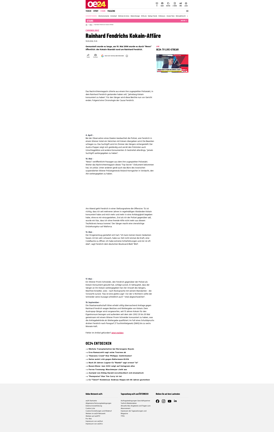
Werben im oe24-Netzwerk (95, 413)
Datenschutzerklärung (94, 406)
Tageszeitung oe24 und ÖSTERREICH (134, 394)
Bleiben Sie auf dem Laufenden (168, 394)
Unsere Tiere (170, 16)
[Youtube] (169, 401)
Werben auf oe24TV (93, 416)
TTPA (122, 416)
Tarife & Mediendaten (129, 403)
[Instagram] (163, 401)
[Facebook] (157, 401)
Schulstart (113, 16)
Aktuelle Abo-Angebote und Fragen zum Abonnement (135, 407)
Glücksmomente (103, 16)
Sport (95, 11)
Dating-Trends (152, 16)
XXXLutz (144, 16)
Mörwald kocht (181, 16)
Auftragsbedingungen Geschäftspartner (135, 400)
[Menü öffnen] (187, 11)
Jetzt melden (117, 332)
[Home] (86, 25)
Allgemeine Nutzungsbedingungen (98, 403)
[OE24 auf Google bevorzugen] (127, 56)
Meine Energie (135, 16)
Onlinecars (161, 16)
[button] (159, 69)
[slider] (167, 69)
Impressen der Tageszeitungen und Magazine (133, 412)
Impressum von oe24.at (94, 421)
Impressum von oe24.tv (94, 423)
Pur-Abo (89, 418)
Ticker (88, 11)
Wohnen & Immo (123, 16)
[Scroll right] (187, 16)
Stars (103, 11)
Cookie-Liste (90, 408)
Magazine (111, 11)
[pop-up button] (181, 69)
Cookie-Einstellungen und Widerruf (99, 411)
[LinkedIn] (175, 401)
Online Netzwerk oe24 (94, 394)
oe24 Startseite (91, 400)
